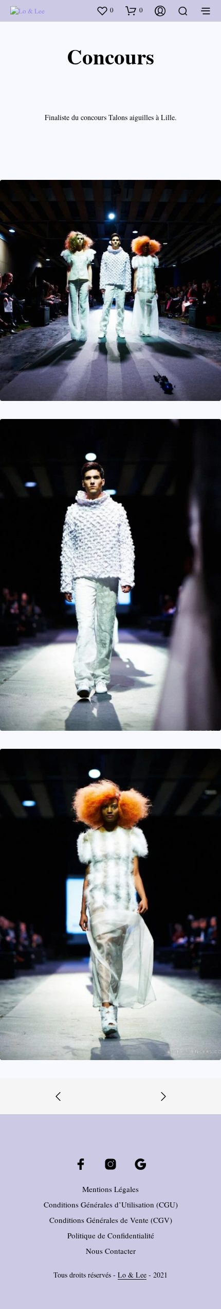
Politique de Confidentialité (110, 1235)
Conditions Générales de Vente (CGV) (110, 1220)
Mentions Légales (110, 1189)
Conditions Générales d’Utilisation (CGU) (111, 1204)
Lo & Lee (132, 1275)
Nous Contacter (111, 1251)
